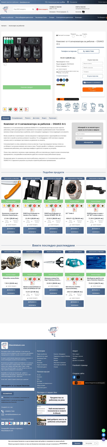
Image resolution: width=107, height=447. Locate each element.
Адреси (75, 358)
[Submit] (33, 9)
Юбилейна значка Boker (11, 278)
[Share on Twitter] (64, 80)
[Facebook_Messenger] (103, 435)
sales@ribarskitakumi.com (82, 8)
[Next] (105, 207)
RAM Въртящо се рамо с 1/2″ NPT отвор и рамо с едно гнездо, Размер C (95, 214)
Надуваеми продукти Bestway (62, 356)
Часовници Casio (41, 17)
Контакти (39, 377)
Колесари (78, 17)
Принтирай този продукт (64, 35)
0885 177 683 (53, 8)
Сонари (51, 17)
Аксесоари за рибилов (60, 364)
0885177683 (89, 51)
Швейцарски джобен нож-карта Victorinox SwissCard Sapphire (96, 279)
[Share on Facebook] (58, 80)
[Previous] (1, 207)
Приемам (77, 443)
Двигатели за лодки (42, 356)
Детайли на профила (78, 360)
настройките (63, 443)
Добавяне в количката (93, 82)
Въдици (56, 358)
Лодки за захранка (42, 364)
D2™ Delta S (70, 213)
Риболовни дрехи (42, 367)
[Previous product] (84, 36)
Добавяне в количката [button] (11, 230)
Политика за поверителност (44, 383)
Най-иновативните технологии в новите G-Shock (57, 411)
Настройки (89, 443)
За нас (39, 374)
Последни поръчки (78, 356)
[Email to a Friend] (67, 80)
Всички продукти (102, 2)
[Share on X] (61, 80)
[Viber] (103, 439)
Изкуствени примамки (60, 362)
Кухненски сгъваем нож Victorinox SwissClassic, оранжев (10, 214)
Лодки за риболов (7, 17)
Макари (56, 360)
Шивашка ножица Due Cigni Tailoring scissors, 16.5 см (52, 279)
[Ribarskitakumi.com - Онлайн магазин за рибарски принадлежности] (5, 9)
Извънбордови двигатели (24, 17)
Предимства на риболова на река (57, 399)
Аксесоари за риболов (16, 26)
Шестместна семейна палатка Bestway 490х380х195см (73, 287)
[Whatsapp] (103, 430)
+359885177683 (9, 411)
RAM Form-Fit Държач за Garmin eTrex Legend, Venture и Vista (31, 214)
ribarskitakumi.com (25, 2)
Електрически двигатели (64, 17)
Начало (4, 26)
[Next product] (73, 36)
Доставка (39, 381)
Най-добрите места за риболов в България (56, 420)
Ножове (56, 367)
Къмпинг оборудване (59, 354)
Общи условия (41, 385)
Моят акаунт (76, 354)
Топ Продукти (102, 17)
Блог (38, 379)
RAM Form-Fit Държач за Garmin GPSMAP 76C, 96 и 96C (53, 214)
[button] (58, 11)
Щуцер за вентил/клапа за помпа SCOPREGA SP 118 (32, 287)
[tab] (6, 118)
